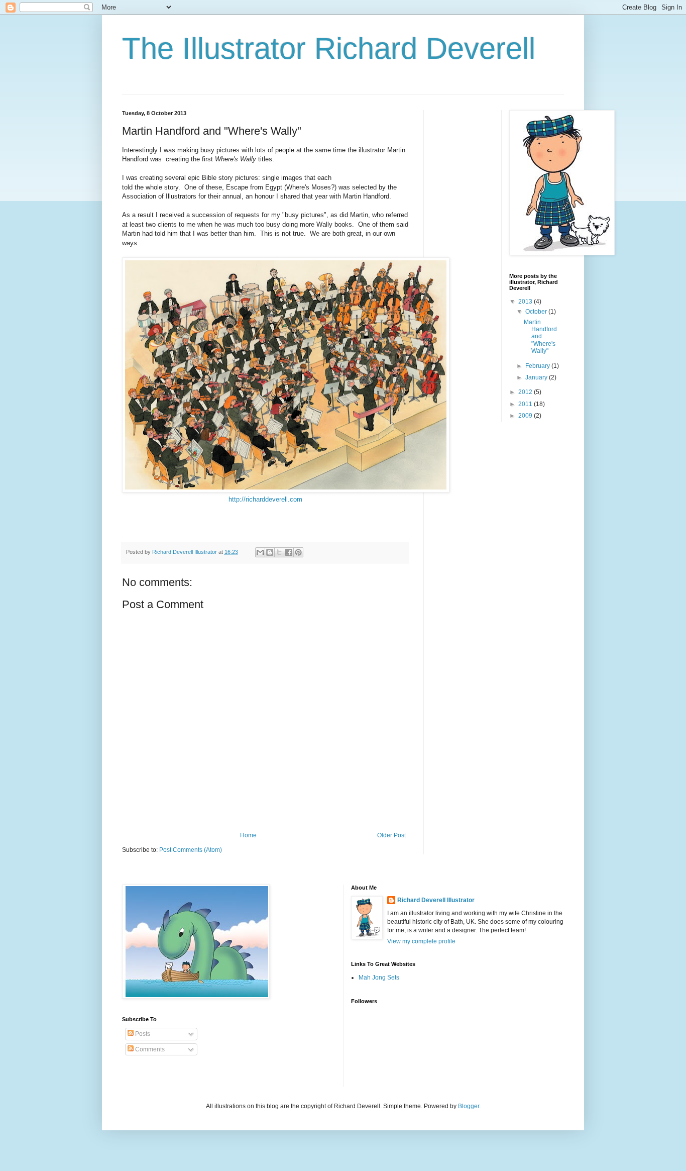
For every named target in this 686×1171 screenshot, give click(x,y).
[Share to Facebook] (289, 552)
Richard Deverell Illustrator (436, 900)
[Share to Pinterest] (298, 552)
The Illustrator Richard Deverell (328, 48)
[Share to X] (279, 552)
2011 (526, 404)
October (536, 311)
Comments (149, 1049)
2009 (526, 415)
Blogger (468, 1106)
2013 (526, 301)
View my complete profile (421, 941)
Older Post (391, 835)
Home (248, 835)
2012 (526, 392)
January (537, 377)
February (538, 365)
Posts (142, 1033)
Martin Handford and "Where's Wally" (540, 337)
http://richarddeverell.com (265, 499)
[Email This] (260, 552)
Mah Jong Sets (379, 977)
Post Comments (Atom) (190, 849)
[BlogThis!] (270, 552)
